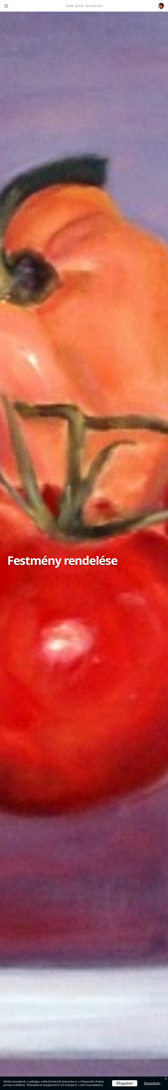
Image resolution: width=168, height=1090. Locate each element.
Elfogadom (124, 1083)
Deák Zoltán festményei (84, 5)
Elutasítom (152, 1083)
